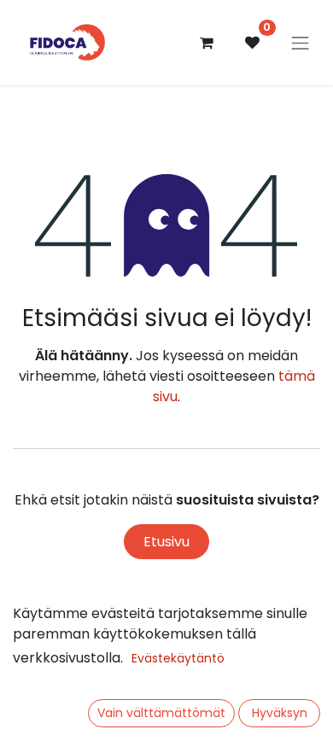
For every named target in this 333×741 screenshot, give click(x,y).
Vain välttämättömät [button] (161, 712)
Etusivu (166, 541)
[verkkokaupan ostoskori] (206, 42)
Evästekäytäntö (178, 658)
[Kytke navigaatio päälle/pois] (300, 42)
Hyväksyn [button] (279, 712)
